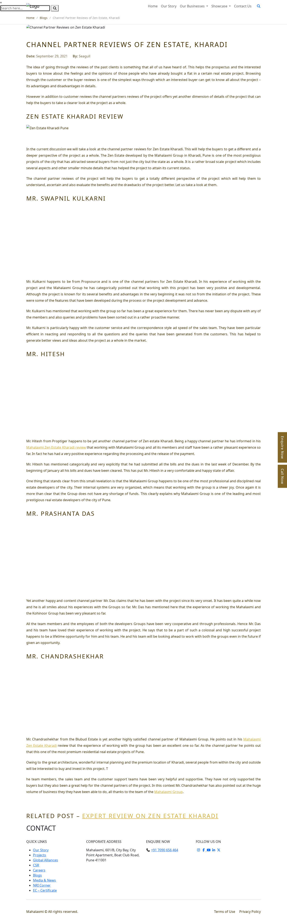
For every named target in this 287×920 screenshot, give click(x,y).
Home (153, 6)
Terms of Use (225, 911)
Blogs (43, 18)
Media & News (44, 880)
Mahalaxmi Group (168, 791)
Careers (39, 870)
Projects (39, 855)
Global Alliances (45, 860)
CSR (36, 865)
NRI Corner (42, 885)
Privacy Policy (250, 911)
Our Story (168, 6)
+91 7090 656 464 (164, 850)
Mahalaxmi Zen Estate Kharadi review (56, 447)
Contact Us (242, 6)
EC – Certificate (45, 890)
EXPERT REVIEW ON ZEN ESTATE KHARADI (150, 816)
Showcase (219, 6)
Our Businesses (192, 6)
